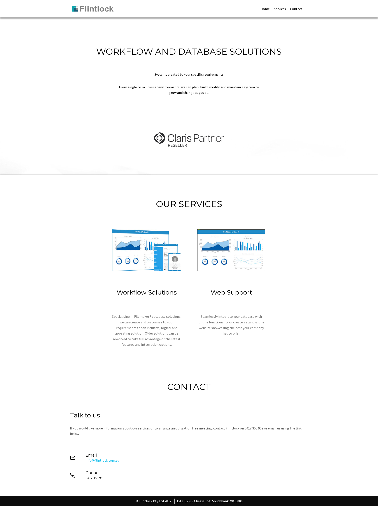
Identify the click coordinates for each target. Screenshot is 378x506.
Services (280, 9)
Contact (296, 9)
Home (265, 9)
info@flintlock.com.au (102, 460)
